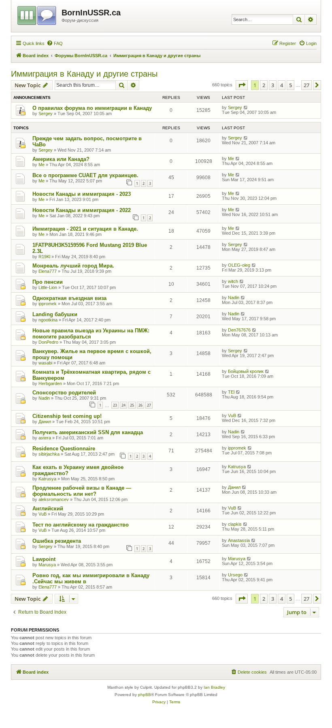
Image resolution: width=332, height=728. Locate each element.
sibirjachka (49, 454)
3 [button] (272, 85)
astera (44, 437)
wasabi (45, 362)
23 (115, 405)
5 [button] (290, 85)
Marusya (47, 564)
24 (123, 405)
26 (140, 405)
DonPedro (48, 342)
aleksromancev (53, 499)
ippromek (47, 303)
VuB (232, 415)
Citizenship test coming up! (67, 416)
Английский (47, 508)
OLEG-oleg (239, 265)
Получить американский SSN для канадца (87, 432)
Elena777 (47, 271)
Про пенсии (47, 282)
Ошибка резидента (56, 541)
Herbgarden (50, 383)
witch (233, 281)
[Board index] (37, 14)
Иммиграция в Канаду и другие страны (84, 73)
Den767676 (239, 330)
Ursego (235, 574)
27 (149, 405)
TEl (231, 392)
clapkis (235, 524)
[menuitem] (55, 43)
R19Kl (44, 256)
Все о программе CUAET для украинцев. (85, 175)
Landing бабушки (54, 314)
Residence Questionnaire (63, 448)
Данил (44, 421)
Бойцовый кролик (246, 371)
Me (41, 164)
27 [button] (306, 85)
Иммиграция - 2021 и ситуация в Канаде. (85, 229)
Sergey (45, 113)
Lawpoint (43, 559)
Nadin (233, 297)
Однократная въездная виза (69, 298)
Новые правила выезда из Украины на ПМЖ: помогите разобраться (90, 334)
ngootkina (47, 319)
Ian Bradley (214, 687)
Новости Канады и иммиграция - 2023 (81, 194)
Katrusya (47, 478)
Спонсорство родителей (64, 393)
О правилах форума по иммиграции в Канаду (92, 108)
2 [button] (263, 85)
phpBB (144, 694)
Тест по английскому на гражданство (80, 525)
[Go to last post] (246, 107)
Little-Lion (47, 287)
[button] (242, 85)
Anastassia (239, 540)
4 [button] (281, 85)
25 (132, 405)
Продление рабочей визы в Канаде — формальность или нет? (81, 491)
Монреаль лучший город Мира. (73, 266)
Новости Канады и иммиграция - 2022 (81, 210)
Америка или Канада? (60, 159)
